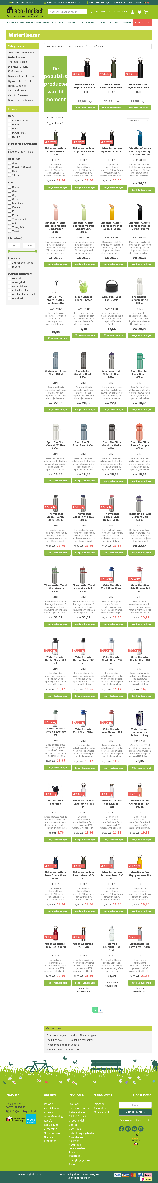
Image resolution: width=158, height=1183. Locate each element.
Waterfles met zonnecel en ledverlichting (139, 732)
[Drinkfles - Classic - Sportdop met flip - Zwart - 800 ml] (139, 212)
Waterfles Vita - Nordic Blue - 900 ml (140, 660)
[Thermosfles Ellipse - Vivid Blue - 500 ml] (83, 503)
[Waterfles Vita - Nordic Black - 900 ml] (83, 646)
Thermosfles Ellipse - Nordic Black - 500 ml (55, 517)
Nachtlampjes (88, 1035)
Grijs (14, 195)
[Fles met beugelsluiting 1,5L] (111, 933)
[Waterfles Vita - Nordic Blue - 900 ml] (139, 646)
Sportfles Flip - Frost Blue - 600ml (83, 444)
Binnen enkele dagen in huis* (25, 2)
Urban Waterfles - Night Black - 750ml (138, 86)
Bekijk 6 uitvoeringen (57, 187)
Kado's (48, 1120)
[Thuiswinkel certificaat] (15, 1119)
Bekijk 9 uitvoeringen (85, 187)
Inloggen (99, 1104)
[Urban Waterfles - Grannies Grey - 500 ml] (111, 862)
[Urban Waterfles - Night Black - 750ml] (138, 67)
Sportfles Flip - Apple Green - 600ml (140, 374)
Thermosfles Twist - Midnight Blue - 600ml (140, 517)
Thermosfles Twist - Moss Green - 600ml (55, 588)
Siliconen (17, 175)
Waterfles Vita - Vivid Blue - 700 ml (83, 730)
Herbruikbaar (19, 286)
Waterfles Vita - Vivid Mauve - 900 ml (112, 732)
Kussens (75, 1049)
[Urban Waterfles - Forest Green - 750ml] (112, 67)
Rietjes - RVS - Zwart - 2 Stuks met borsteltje (55, 300)
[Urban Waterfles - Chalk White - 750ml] (111, 790)
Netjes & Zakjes (17, 85)
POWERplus (19, 132)
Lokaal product (21, 290)
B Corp (16, 266)
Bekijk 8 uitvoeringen (141, 190)
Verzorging (50, 1129)
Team (72, 1164)
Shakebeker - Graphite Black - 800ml (83, 374)
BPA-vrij (16, 278)
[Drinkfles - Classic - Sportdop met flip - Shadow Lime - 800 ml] (83, 212)
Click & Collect (77, 1116)
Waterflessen (16, 57)
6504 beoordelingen (79, 1177)
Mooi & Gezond (88, 22)
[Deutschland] (148, 2)
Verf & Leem (51, 1108)
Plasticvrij (17, 298)
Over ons (74, 1104)
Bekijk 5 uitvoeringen (141, 409)
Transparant (19, 219)
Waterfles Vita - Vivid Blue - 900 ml (111, 587)
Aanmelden (100, 1108)
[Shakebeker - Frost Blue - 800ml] (55, 361)
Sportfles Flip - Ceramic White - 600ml (55, 445)
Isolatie (48, 1104)
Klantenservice (136, 2)
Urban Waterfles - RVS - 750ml (83, 945)
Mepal (15, 128)
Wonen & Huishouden (52, 22)
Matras (74, 1035)
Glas (14, 163)
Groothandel (76, 1120)
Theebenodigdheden (58, 1044)
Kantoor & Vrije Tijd (124, 22)
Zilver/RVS (18, 227)
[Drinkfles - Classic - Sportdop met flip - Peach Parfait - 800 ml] (55, 212)
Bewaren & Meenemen (71, 46)
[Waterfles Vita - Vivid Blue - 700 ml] (83, 718)
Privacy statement (75, 1154)
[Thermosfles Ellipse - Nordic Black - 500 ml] (55, 503)
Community (119, 11)
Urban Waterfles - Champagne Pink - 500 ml (139, 803)
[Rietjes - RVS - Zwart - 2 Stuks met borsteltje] (55, 286)
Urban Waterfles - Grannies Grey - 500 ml (111, 875)
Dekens (74, 1040)
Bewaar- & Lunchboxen (21, 76)
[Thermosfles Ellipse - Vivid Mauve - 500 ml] (111, 503)
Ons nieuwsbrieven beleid (135, 1120)
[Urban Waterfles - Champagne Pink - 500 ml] (139, 790)
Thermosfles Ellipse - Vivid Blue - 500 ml (83, 517)
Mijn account (101, 1112)
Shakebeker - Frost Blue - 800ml (55, 372)
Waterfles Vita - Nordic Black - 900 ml (83, 660)
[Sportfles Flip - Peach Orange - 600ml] (139, 432)
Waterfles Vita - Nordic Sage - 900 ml (56, 731)
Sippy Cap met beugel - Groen (83, 298)
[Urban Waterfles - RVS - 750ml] (83, 933)
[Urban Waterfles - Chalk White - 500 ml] (83, 790)
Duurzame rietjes (56, 1035)
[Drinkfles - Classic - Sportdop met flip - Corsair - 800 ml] (139, 138)
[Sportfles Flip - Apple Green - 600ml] (139, 361)
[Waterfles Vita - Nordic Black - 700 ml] (55, 646)
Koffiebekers (15, 71)
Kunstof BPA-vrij (21, 167)
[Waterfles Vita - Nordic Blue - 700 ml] (111, 646)
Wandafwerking (53, 1116)
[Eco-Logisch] (24, 10)
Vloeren (48, 1112)
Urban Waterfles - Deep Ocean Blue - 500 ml (55, 875)
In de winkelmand (86, 107)
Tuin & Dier (70, 22)
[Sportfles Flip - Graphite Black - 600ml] (111, 432)
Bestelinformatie (79, 1108)
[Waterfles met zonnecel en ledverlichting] (139, 718)
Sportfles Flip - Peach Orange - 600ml (140, 445)
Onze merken (52, 1133)
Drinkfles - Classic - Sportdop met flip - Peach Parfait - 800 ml (55, 227)
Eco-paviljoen (103, 11)
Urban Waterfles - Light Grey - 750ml (140, 945)
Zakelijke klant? (119, 2)
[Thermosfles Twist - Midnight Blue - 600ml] (139, 503)
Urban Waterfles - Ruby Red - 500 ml (55, 945)
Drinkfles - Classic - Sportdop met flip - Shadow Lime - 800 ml (84, 227)
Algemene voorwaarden (77, 1146)
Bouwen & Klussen (15, 22)
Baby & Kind (106, 22)
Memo (16, 124)
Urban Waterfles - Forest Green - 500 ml (83, 875)
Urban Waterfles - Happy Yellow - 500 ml (140, 875)
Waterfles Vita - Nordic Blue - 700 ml (112, 660)
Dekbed (74, 1044)
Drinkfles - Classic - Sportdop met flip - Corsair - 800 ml (140, 151)
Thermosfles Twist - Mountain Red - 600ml (83, 588)
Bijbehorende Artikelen (21, 151)
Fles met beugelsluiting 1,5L (112, 947)
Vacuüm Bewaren (18, 95)
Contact (74, 1124)
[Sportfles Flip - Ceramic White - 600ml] (55, 432)
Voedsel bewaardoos (58, 1049)
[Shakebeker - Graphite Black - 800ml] (83, 361)
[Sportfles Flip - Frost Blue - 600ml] (83, 432)
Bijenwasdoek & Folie (20, 81)
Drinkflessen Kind (18, 66)
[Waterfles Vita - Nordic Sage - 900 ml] (55, 718)
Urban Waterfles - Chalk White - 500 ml (83, 803)
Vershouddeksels (18, 90)
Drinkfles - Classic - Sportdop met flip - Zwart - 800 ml (140, 226)
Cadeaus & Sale (142, 22)
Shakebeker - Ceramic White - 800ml (140, 300)
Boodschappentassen (20, 100)
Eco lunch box (54, 1040)
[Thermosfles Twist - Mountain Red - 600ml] (83, 575)
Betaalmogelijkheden (79, 1133)
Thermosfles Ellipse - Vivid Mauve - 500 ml (111, 517)
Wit (14, 223)
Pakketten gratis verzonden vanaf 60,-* (65, 2)
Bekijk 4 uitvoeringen (57, 552)
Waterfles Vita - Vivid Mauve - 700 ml (140, 588)
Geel (14, 191)
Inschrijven (134, 1112)
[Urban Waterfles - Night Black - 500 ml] (85, 67)
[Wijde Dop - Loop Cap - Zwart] (111, 286)
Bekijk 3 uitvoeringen (141, 335)
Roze (15, 215)
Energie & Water (34, 22)
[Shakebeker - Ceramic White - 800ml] (139, 286)
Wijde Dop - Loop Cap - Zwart (112, 298)
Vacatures (75, 1129)
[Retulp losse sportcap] (55, 790)
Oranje (16, 207)
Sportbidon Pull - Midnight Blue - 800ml (112, 374)
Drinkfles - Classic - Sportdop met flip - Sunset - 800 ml (112, 226)
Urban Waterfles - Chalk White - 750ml (111, 803)
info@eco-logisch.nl (22, 1111)
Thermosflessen (17, 62)
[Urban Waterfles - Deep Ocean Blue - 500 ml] (55, 862)
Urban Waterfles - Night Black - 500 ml (85, 86)
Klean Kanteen (20, 120)
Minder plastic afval (23, 294)
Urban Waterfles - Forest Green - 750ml (111, 86)
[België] (145, 2)
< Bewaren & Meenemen (20, 52)
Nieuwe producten (50, 1139)
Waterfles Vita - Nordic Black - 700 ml (55, 660)
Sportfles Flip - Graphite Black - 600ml (111, 445)
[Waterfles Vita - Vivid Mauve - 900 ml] (111, 718)
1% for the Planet (22, 262)
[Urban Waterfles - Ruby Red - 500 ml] (55, 933)
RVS (14, 171)
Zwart (15, 231)
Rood (15, 211)
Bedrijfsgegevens (79, 1160)
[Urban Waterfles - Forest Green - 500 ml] (83, 862)
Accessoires (87, 1040)
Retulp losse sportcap (55, 802)
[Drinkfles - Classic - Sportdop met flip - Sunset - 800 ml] (111, 212)
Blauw (15, 187)
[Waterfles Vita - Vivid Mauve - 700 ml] (139, 575)
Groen (15, 199)
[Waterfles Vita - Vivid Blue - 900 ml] (111, 575)
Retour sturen (77, 1112)
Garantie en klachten (76, 1139)
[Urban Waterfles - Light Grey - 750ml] (139, 933)
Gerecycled (18, 282)
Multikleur (18, 203)
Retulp (16, 136)
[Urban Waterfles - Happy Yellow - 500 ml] (139, 862)
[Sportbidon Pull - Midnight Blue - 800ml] (111, 361)
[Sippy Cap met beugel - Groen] (83, 286)
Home (50, 46)
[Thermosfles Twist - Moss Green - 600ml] (55, 575)
